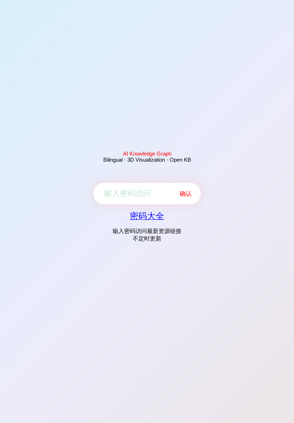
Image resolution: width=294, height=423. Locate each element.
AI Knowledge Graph (147, 154)
